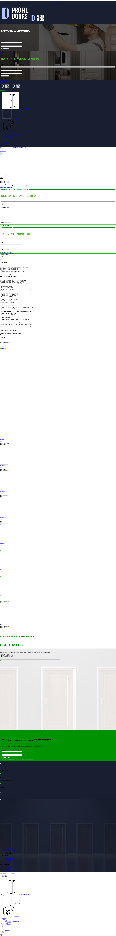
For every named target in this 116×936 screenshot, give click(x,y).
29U (1, 519)
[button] (4, 181)
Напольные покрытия (9, 861)
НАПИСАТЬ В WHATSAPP (6, 252)
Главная (2, 147)
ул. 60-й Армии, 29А (9, 849)
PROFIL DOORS (16, 147)
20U (1, 571)
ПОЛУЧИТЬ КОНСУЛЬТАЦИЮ (7, 52)
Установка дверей (8, 859)
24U (1, 153)
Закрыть (1, 935)
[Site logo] (15, 22)
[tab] (59, 256)
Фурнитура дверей (9, 858)
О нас (6, 856)
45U (1, 441)
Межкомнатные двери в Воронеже (12, 135)
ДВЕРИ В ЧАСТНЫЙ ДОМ (10, 870)
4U (0, 624)
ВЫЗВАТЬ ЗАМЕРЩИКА (6, 187)
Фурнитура (7, 143)
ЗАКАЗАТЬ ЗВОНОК (4, 225)
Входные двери (8, 136)
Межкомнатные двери (8, 147)
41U (1, 467)
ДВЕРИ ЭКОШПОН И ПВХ (11, 868)
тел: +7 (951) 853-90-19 (9, 850)
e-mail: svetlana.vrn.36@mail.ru (11, 851)
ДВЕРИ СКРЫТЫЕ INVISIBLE (11, 865)
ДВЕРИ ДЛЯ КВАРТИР (10, 871)
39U (1, 493)
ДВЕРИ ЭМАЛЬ (8, 869)
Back (6, 920)
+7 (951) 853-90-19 (58, 2)
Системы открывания (9, 860)
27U (1, 545)
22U (1, 149)
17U (1, 598)
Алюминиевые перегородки (10, 862)
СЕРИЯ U (22, 147)
